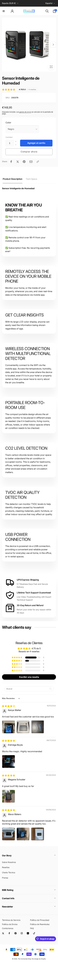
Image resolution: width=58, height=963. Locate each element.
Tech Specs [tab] (31, 179)
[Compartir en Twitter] (17, 161)
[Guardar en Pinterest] (24, 161)
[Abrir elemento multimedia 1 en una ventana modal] (29, 45)
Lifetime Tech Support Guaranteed (34, 592)
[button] (4, 11)
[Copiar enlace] (37, 161)
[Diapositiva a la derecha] (53, 44)
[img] (8, 706)
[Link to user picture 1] (8, 726)
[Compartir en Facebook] (11, 161)
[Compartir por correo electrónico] (31, 161)
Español (48, 3)
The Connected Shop (24, 959)
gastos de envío (25, 112)
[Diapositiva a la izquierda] (5, 44)
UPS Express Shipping (28, 579)
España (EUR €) (9, 3)
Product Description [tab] (12, 179)
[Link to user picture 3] (37, 726)
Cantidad (9, 137)
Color (8, 122)
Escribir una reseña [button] (29, 677)
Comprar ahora (29, 151)
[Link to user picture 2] (23, 726)
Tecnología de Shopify (39, 959)
